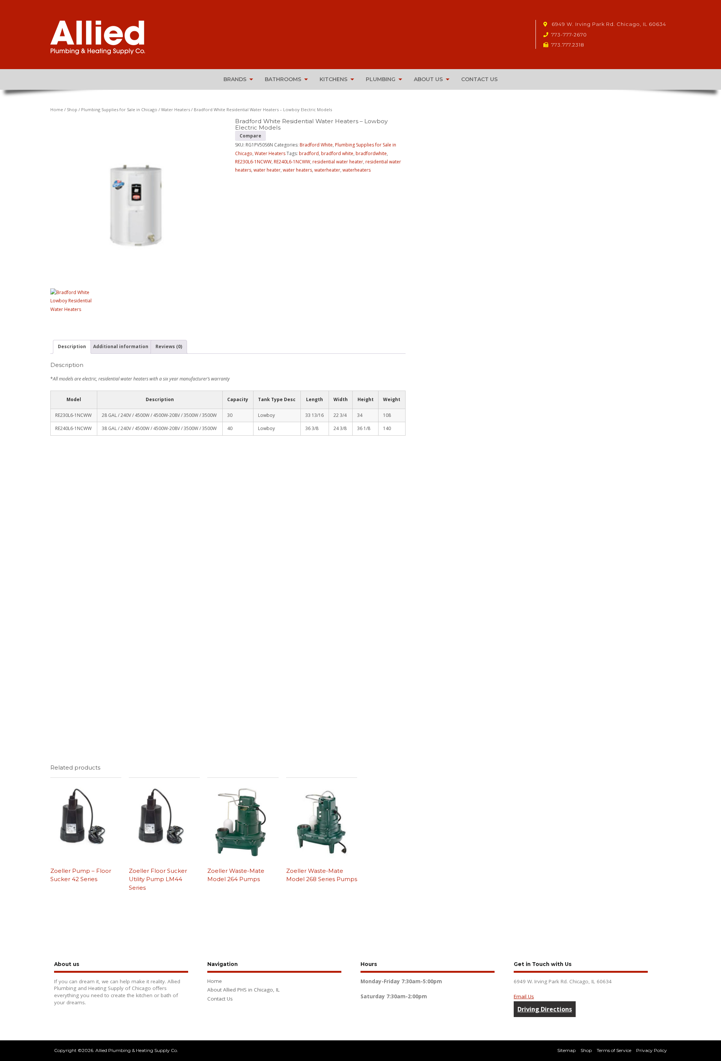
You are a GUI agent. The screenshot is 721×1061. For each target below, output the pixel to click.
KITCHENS (333, 79)
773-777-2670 (569, 35)
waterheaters (356, 170)
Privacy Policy (651, 1050)
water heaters (297, 170)
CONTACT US (479, 79)
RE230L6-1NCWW (253, 161)
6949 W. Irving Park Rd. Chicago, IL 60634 (608, 24)
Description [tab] (72, 346)
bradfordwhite (371, 153)
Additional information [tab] (120, 346)
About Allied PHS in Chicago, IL (243, 989)
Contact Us (220, 998)
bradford (309, 153)
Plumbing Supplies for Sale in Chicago (119, 109)
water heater (267, 170)
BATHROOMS (283, 79)
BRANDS (234, 79)
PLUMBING (380, 79)
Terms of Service (614, 1050)
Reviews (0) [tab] (168, 346)
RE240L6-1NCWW (292, 161)
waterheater (327, 170)
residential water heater (337, 161)
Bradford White (316, 145)
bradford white (337, 153)
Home (56, 109)
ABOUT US (428, 79)
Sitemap (566, 1050)
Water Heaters (175, 109)
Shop (72, 109)
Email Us (524, 996)
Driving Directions (544, 1009)
